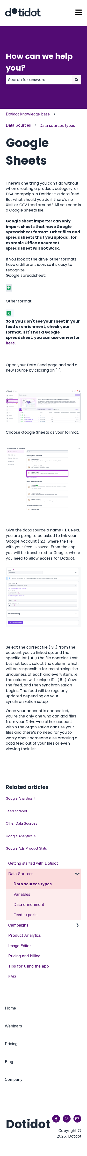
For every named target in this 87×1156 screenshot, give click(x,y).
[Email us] (77, 1119)
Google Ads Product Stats (26, 848)
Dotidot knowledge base (28, 114)
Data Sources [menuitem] (20, 873)
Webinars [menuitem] (13, 1026)
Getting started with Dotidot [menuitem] (33, 863)
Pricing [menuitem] (11, 1043)
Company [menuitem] (13, 1079)
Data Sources (18, 125)
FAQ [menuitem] (12, 976)
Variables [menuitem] (22, 894)
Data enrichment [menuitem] (29, 904)
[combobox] (39, 79)
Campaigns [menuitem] (18, 925)
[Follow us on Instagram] (67, 1119)
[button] (77, 874)
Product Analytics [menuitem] (24, 935)
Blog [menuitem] (9, 1061)
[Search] (76, 79)
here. (11, 343)
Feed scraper (16, 811)
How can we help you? (39, 62)
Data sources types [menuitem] (33, 883)
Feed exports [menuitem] (25, 914)
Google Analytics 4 (21, 798)
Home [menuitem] (10, 1008)
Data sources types (57, 125)
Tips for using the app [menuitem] (28, 966)
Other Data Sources (21, 823)
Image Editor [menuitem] (19, 945)
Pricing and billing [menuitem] (24, 955)
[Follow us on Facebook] (56, 1119)
